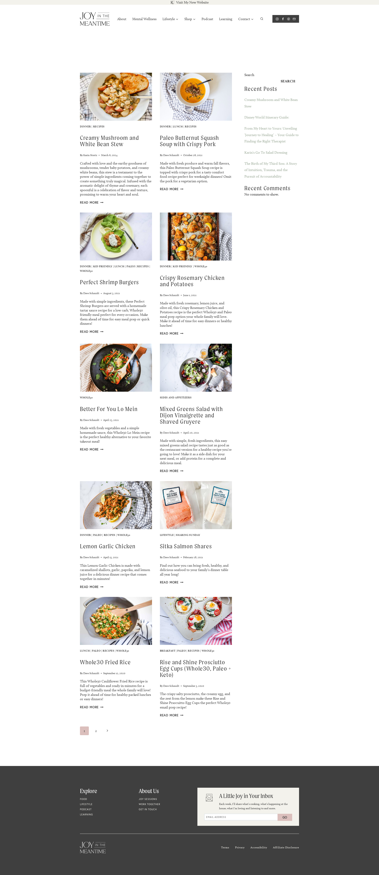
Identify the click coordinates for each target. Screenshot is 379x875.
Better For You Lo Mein (109, 409)
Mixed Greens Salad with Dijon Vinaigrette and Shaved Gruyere (191, 415)
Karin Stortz (90, 155)
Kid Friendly (103, 266)
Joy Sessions (148, 799)
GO (284, 817)
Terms (225, 847)
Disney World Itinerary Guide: (266, 117)
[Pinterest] (288, 19)
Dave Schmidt (171, 155)
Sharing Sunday (188, 534)
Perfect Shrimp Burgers (109, 282)
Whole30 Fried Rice (105, 662)
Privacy (240, 847)
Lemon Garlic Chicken (108, 546)
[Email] (294, 19)
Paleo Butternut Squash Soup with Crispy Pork (189, 140)
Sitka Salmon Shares (186, 546)
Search (249, 75)
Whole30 (86, 270)
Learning (225, 19)
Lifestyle (167, 534)
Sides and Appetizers (176, 397)
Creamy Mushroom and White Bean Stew (109, 140)
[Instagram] (277, 19)
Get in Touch (148, 809)
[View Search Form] (262, 19)
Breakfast (167, 650)
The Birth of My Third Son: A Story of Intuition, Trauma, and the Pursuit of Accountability (270, 170)
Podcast (207, 19)
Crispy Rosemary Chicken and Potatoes (192, 280)
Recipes (99, 126)
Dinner (85, 126)
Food (83, 799)
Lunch (178, 126)
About (121, 19)
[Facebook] (283, 19)
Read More (91, 202)
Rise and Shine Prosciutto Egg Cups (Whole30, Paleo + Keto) (196, 668)
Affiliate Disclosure (286, 847)
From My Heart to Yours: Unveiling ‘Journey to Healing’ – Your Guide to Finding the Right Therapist (271, 134)
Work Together (149, 804)
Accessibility (258, 847)
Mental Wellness (144, 19)
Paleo (131, 266)
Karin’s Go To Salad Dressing (265, 152)
